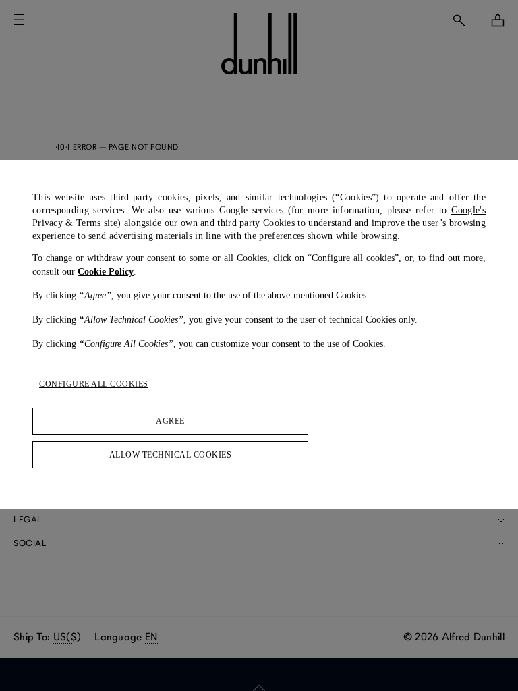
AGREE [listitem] (170, 421)
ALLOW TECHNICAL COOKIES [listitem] (170, 455)
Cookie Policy (106, 272)
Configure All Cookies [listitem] (93, 384)
